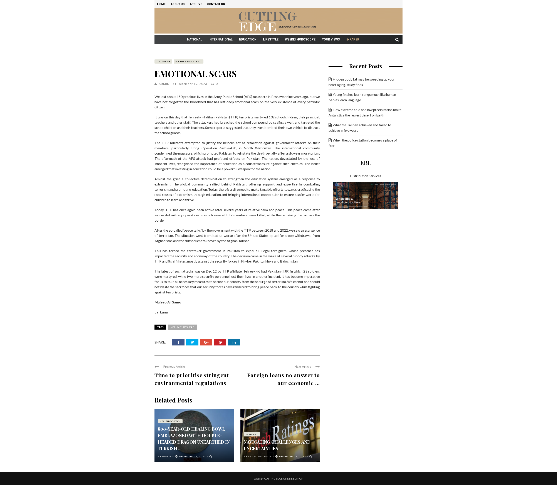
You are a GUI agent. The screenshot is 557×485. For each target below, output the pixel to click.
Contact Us (216, 4)
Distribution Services (365, 176)
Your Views (331, 39)
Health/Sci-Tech (170, 421)
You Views (163, 61)
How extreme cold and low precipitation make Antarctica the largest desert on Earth (365, 112)
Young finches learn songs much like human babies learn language (362, 97)
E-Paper (352, 39)
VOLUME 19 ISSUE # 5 (188, 61)
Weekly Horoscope (300, 39)
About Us (178, 4)
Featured (251, 434)
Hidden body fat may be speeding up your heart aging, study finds (362, 82)
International (221, 39)
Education (248, 39)
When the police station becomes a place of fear (363, 143)
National (194, 39)
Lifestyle (270, 39)
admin (164, 84)
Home (161, 4)
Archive (196, 4)
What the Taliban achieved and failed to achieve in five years (360, 127)
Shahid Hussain (260, 456)
